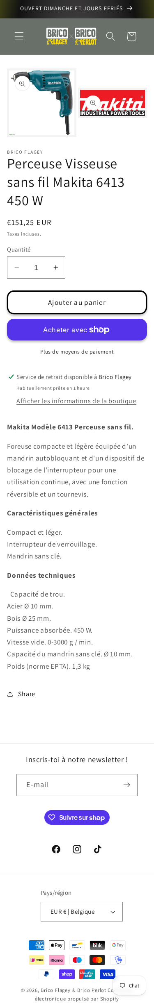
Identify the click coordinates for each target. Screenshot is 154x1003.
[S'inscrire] (126, 785)
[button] (19, 36)
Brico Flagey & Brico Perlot (73, 990)
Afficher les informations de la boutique (76, 401)
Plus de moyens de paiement (77, 351)
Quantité (19, 249)
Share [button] (26, 694)
